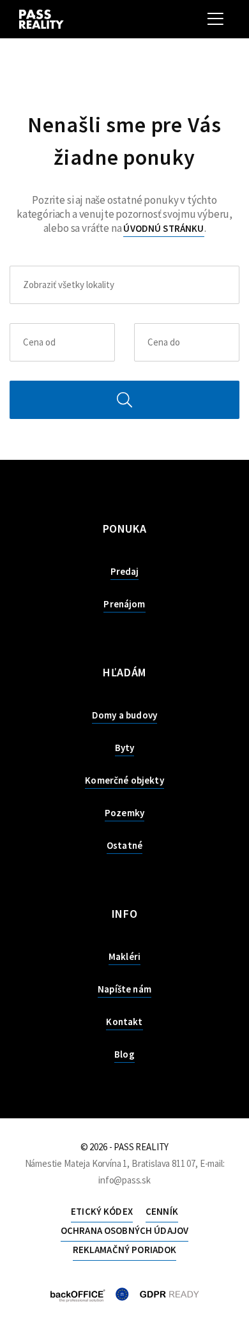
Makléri (124, 956)
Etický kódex (102, 1211)
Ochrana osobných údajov (124, 1230)
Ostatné (124, 845)
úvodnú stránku (163, 228)
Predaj (124, 571)
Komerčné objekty (124, 780)
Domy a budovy (124, 715)
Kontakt (124, 1021)
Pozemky (124, 813)
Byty (125, 748)
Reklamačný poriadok (125, 1250)
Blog (124, 1054)
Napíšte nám (124, 989)
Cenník (162, 1211)
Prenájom (124, 604)
